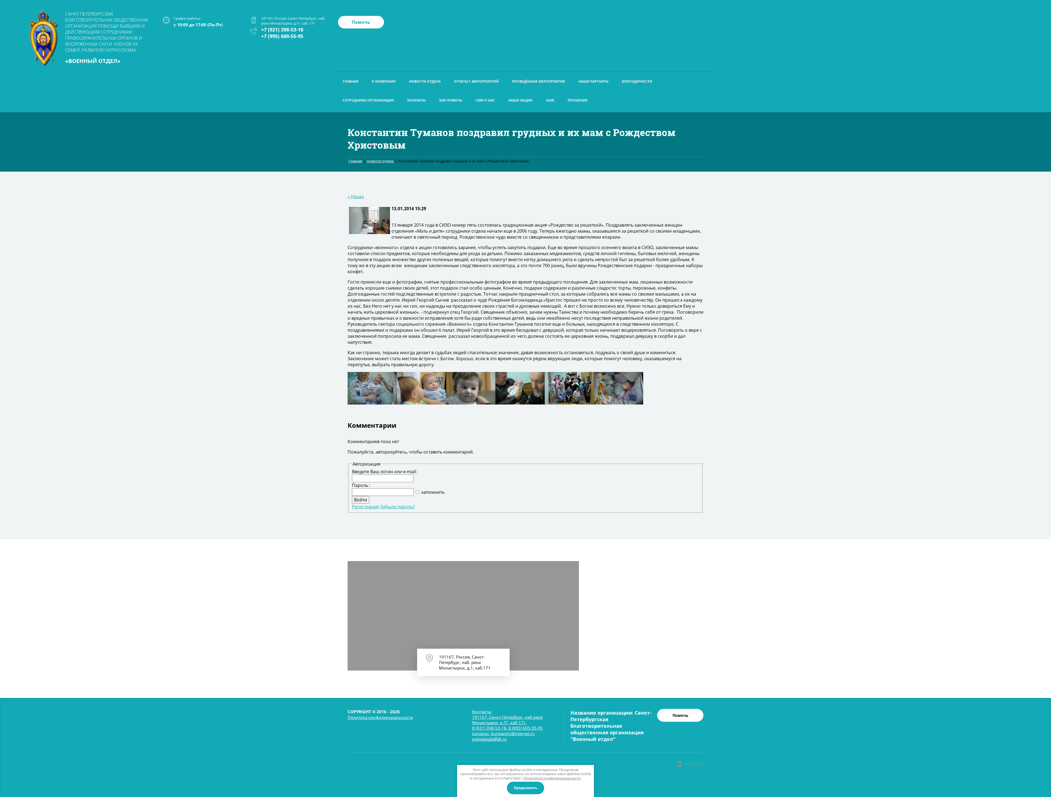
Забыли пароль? (397, 507)
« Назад (356, 197)
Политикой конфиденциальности (552, 778)
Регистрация (365, 507)
